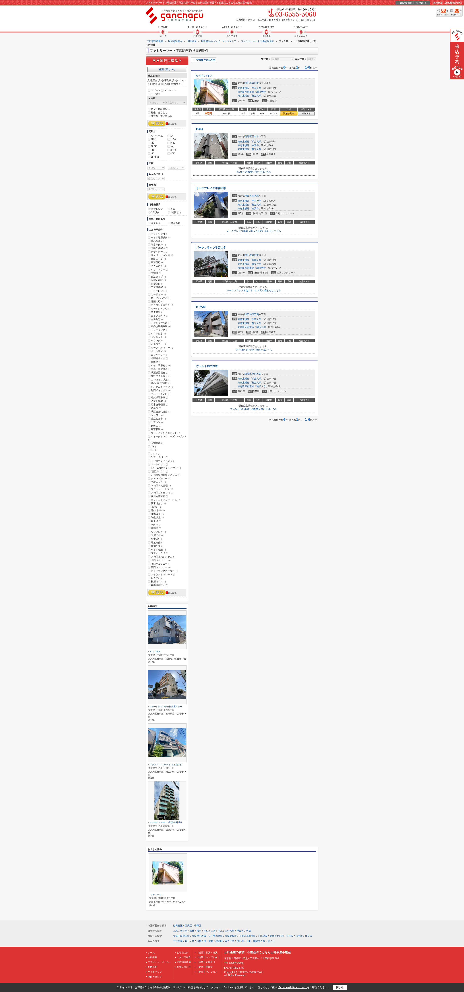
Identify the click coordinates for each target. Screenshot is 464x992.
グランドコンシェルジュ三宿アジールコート (171, 764)
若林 (192, 930)
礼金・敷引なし (159, 112)
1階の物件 (158, 510)
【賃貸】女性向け (205, 962)
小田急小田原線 (247, 936)
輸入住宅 (157, 578)
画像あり (155, 223)
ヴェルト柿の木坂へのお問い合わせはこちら (253, 408)
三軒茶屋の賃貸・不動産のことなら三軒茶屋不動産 (257, 952)
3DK (153, 150)
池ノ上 (270, 941)
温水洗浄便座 (159, 404)
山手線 (299, 936)
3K (171, 146)
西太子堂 (229, 941)
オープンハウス (161, 298)
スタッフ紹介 (184, 957)
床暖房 (156, 425)
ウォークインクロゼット (165, 433)
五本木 (255, 136)
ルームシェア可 (161, 308)
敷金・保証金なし (160, 109)
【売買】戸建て (204, 967)
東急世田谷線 (199, 936)
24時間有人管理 (161, 485)
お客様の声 (182, 952)
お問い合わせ (184, 967)
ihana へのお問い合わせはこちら (254, 171)
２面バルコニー (161, 560)
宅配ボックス (159, 471)
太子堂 (183, 930)
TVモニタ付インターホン (166, 467)
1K (171, 135)
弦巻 (199, 930)
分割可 (156, 273)
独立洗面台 (158, 418)
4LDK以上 (156, 157)
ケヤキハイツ (204, 75)
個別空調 (157, 546)
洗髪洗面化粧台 (161, 411)
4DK (172, 153)
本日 (173, 208)
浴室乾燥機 (158, 401)
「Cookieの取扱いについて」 (292, 987)
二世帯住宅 (158, 287)
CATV (155, 453)
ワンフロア (158, 531)
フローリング (159, 329)
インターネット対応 (163, 460)
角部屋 (156, 528)
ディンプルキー (161, 478)
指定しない (157, 208)
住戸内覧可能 (159, 496)
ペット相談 (158, 549)
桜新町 (219, 941)
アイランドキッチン (163, 574)
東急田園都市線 (246, 91)
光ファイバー (159, 457)
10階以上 (157, 514)
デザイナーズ (159, 251)
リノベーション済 (162, 255)
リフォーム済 (159, 553)
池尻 (206, 930)
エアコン (157, 422)
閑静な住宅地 (159, 248)
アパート (155, 90)
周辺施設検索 (184, 962)
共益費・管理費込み (161, 116)
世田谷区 (249, 83)
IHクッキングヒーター (164, 570)
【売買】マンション (207, 971)
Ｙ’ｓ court (155, 651)
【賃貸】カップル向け (208, 957)
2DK (172, 143)
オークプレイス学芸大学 (211, 188)
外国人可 (157, 301)
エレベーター (159, 354)
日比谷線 (262, 936)
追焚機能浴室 (159, 397)
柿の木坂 (256, 373)
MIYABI (201, 306)
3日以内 (155, 212)
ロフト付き (158, 333)
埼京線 (308, 936)
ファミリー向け (161, 322)
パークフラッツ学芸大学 (211, 247)
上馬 (175, 930)
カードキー (158, 294)
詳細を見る (288, 113)
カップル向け (159, 315)
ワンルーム (157, 135)
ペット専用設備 (161, 237)
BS (154, 450)
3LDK (173, 150)
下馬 (256, 195)
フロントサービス (162, 489)
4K (152, 153)
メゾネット (158, 337)
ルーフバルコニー (162, 347)
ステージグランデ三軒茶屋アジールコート (170, 706)
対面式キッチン (161, 390)
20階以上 (157, 517)
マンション (170, 90)
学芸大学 (256, 88)
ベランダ (157, 340)
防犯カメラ (158, 482)
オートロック (159, 464)
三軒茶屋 (229, 930)
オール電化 (158, 351)
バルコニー (158, 344)
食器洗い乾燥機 (161, 383)
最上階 (156, 521)
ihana (199, 128)
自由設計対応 (159, 585)
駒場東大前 (259, 941)
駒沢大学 (261, 91)
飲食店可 (157, 539)
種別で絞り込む (167, 69)
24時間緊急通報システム (165, 475)
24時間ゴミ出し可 (162, 492)
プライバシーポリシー (159, 962)
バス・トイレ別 (161, 393)
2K (152, 143)
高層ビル (157, 535)
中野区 (197, 925)
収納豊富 (157, 443)
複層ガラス (158, 581)
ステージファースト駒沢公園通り (166, 822)
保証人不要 (158, 259)
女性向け (157, 319)
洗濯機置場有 (159, 372)
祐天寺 (255, 145)
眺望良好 (157, 283)
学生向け (157, 312)
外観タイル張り (161, 376)
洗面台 (156, 408)
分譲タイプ (158, 276)
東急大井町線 (277, 936)
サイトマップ (155, 971)
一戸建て (155, 93)
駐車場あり (158, 503)
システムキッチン (162, 386)
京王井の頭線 (215, 936)
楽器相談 (157, 241)
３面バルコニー (161, 563)
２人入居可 (158, 266)
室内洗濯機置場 (161, 326)
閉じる (339, 987)
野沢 (256, 83)
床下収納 (157, 429)
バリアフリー (159, 269)
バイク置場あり (161, 365)
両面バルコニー (161, 567)
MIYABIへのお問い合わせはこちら (254, 349)
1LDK (173, 139)
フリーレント (159, 290)
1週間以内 (176, 212)
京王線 (289, 936)
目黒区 (248, 136)
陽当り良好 (158, 244)
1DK (153, 139)
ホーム (151, 952)
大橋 (248, 930)
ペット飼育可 (159, 233)
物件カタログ (155, 976)
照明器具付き (159, 358)
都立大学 (256, 95)
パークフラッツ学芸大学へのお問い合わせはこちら (254, 290)
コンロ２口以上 (161, 379)
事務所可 (157, 262)
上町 (248, 941)
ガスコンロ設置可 (162, 305)
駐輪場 (156, 362)
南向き (156, 524)
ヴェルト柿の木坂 (207, 366)
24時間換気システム (163, 556)
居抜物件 (157, 542)
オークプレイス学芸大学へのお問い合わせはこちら (254, 231)
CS (154, 446)
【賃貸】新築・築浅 (207, 952)
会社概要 (152, 957)
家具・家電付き (161, 369)
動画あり (175, 223)
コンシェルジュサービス (165, 500)
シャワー (157, 415)
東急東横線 (243, 88)
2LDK (154, 146)
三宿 (213, 930)
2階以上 (156, 507)
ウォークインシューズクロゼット (167, 438)
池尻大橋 (201, 941)
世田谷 (240, 930)
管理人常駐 (158, 280)
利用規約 (152, 967)
